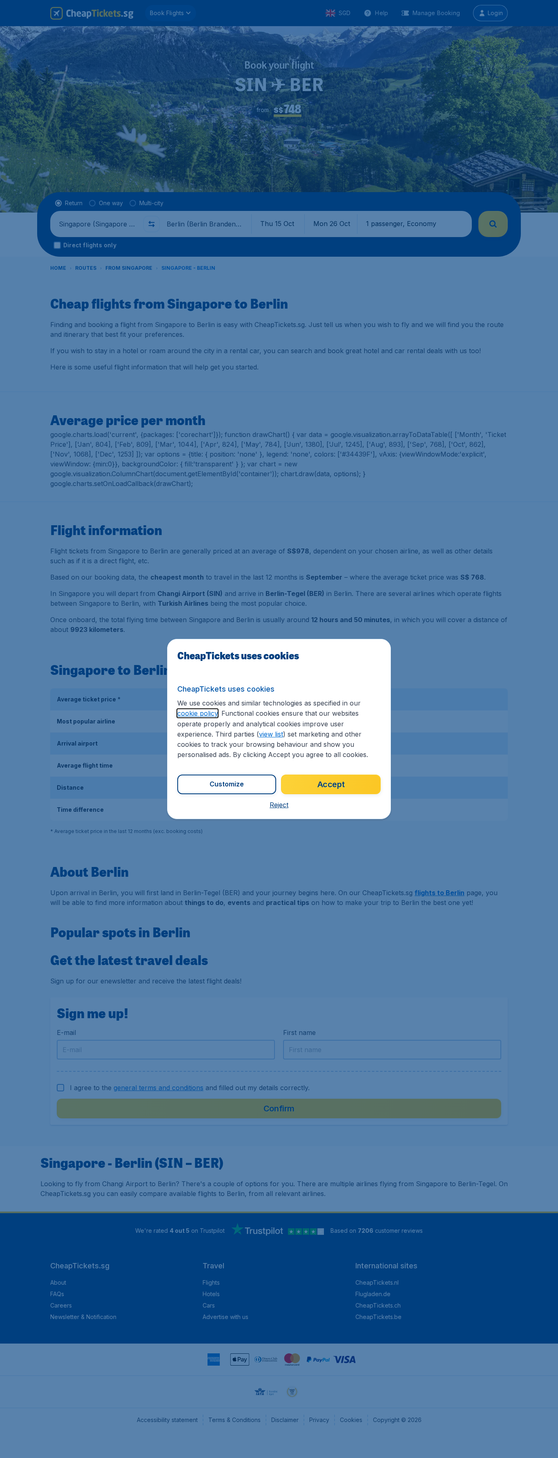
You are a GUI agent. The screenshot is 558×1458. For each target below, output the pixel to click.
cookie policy (197, 713)
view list (271, 734)
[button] (279, 805)
